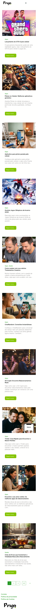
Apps (6, 39)
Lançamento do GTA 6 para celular (17, 42)
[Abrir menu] (26, 3)
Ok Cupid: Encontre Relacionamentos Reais (18, 381)
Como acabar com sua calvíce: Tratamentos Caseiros (15, 269)
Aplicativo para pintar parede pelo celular (17, 155)
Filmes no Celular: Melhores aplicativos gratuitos (18, 97)
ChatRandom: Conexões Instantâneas (18, 324)
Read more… (11, 56)
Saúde (11, 266)
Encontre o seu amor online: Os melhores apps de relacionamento (17, 498)
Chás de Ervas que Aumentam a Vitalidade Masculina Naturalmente (17, 556)
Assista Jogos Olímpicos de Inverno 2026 (17, 211)
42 (24, 583)
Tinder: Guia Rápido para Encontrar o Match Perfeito (18, 439)
